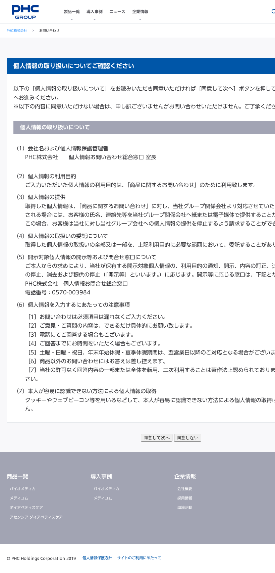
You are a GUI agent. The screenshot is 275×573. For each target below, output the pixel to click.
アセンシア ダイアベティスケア (36, 517)
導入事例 (95, 11)
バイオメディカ (23, 488)
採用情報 (184, 498)
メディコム (19, 498)
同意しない (188, 437)
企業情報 (140, 11)
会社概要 (184, 488)
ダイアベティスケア (26, 507)
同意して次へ (157, 437)
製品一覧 (72, 11)
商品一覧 (17, 476)
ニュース (117, 11)
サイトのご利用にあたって (139, 558)
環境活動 (184, 507)
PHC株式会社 (17, 30)
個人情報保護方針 (97, 558)
